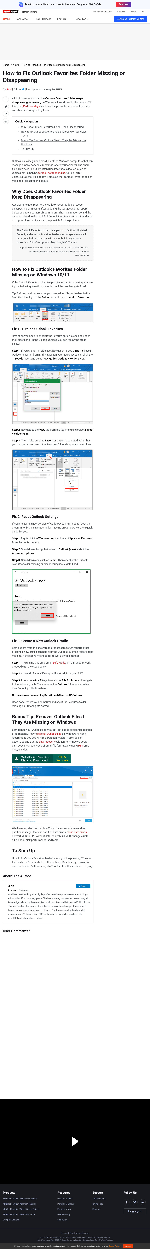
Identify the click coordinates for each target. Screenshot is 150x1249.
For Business (43, 18)
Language (134, 1211)
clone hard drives (77, 832)
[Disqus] (48, 969)
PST (80, 745)
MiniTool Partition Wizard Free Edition (20, 1198)
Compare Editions (11, 1220)
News (16, 65)
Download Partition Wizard (130, 19)
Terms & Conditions (70, 1233)
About (133, 12)
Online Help (97, 1204)
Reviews (96, 1209)
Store (6, 18)
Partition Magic (32, 106)
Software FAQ (98, 1198)
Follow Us (84, 886)
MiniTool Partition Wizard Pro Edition (19, 1204)
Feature (62, 18)
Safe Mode (59, 662)
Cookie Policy (114, 1246)
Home (6, 65)
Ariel (9, 89)
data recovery (47, 741)
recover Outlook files (49, 733)
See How (123, 4)
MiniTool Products (101, 12)
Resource (81, 18)
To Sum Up (27, 148)
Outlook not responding (51, 172)
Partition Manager (65, 1204)
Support (121, 12)
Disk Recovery (63, 1214)
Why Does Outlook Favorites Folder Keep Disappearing (52, 126)
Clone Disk (62, 1220)
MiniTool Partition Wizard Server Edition (21, 1209)
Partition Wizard (29, 12)
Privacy (86, 1233)
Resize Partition (64, 1198)
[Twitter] (23, 89)
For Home (22, 18)
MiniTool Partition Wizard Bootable (19, 1214)
